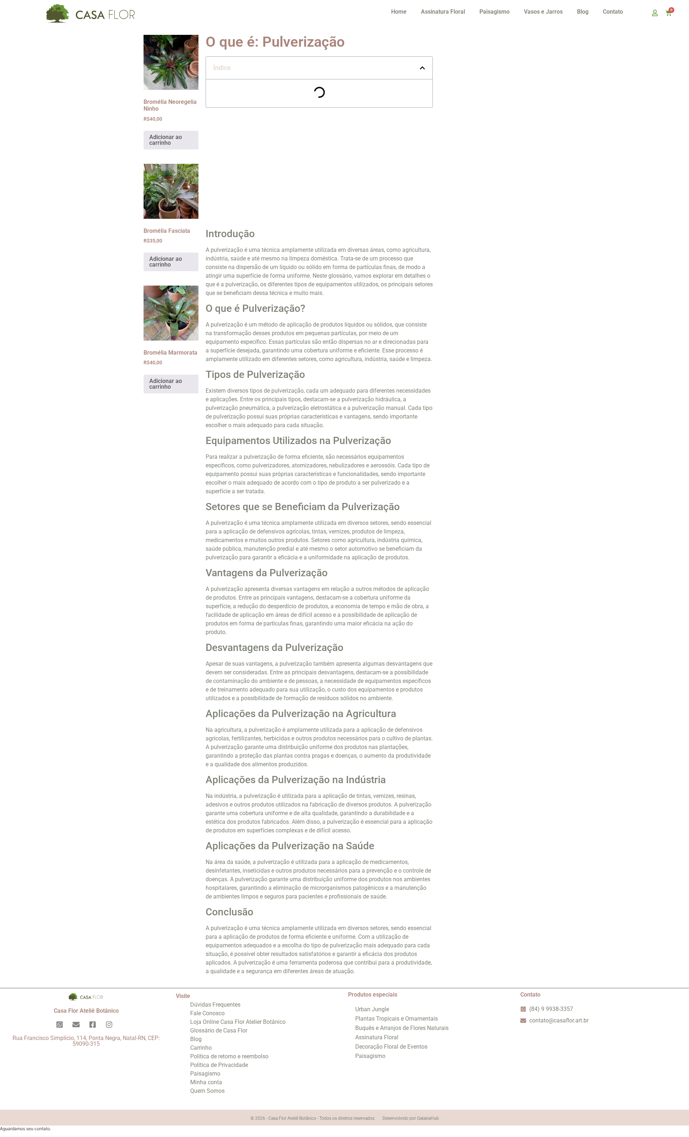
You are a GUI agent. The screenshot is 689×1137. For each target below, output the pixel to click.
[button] (422, 68)
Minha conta (206, 1082)
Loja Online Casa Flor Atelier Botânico (238, 1021)
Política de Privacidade (219, 1065)
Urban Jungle (372, 1009)
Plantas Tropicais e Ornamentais (396, 1018)
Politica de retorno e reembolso (229, 1056)
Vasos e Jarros (543, 11)
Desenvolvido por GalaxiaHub (411, 1118)
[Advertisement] (319, 165)
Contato (613, 11)
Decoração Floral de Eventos (391, 1046)
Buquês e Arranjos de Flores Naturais (402, 1028)
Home (399, 11)
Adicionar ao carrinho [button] (165, 140)
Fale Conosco (207, 1013)
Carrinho (201, 1047)
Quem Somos (207, 1090)
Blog (583, 11)
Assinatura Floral (443, 11)
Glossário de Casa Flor (218, 1030)
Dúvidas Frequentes (215, 1004)
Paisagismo (494, 11)
